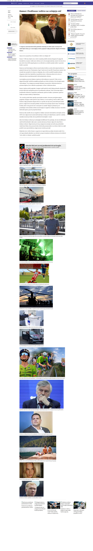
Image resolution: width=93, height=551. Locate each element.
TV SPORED (9, 0)
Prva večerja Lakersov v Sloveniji (76, 30)
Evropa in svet (26, 3)
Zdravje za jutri (52, 6)
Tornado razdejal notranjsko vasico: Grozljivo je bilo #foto (78, 25)
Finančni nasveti (59, 6)
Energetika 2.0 (33, 6)
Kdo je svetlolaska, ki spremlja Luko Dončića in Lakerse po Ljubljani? (77, 15)
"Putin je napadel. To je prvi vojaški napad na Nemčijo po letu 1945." (78, 35)
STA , (9, 12)
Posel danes (37, 3)
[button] (7, 3)
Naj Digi (47, 6)
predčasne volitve (11, 31)
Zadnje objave (81, 10)
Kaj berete (72, 10)
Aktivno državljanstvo (41, 6)
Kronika (42, 3)
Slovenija (20, 3)
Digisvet (32, 3)
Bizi (12, 0)
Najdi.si (15, 0)
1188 (21, 0)
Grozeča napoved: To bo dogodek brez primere (77, 20)
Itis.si (18, 0)
